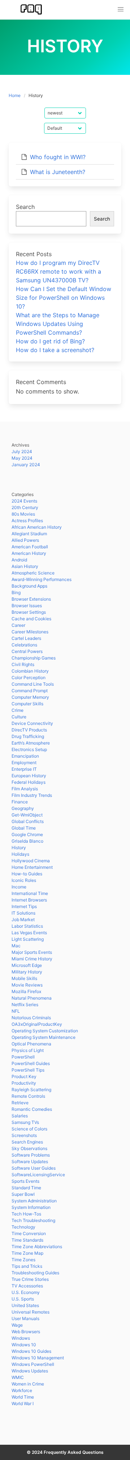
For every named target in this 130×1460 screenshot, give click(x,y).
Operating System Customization (45, 1030)
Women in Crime (28, 1384)
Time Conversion (29, 1233)
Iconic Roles (24, 880)
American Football (30, 546)
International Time (30, 893)
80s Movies (23, 514)
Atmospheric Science (33, 573)
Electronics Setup (29, 749)
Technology (23, 1227)
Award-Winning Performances (42, 579)
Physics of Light (28, 1050)
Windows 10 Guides (31, 1351)
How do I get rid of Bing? (50, 341)
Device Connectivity (32, 723)
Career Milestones (30, 631)
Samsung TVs (25, 1122)
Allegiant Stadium (29, 533)
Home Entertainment (32, 867)
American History (29, 553)
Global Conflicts (28, 821)
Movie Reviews (27, 985)
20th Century (25, 507)
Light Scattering (28, 939)
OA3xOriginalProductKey (37, 1024)
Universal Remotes (30, 1312)
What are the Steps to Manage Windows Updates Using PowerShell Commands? (57, 323)
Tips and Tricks (27, 1266)
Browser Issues (27, 605)
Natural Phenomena (32, 998)
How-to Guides (27, 873)
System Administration (34, 1200)
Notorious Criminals (31, 1017)
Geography (23, 808)
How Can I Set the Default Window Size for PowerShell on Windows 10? (63, 297)
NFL (16, 1011)
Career (18, 625)
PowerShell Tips (28, 1070)
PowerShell (23, 1057)
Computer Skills (27, 703)
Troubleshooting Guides (35, 1272)
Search (25, 206)
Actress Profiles (27, 520)
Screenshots (24, 1135)
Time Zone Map (27, 1253)
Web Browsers (26, 1331)
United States (25, 1305)
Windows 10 (24, 1344)
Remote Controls (28, 1096)
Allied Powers (25, 540)
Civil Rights (23, 664)
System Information (31, 1207)
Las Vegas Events (29, 932)
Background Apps (29, 586)
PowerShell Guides (31, 1063)
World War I (23, 1403)
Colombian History (30, 671)
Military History (27, 972)
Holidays (20, 854)
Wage (17, 1325)
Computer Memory (30, 697)
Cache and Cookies (31, 618)
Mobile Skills (24, 978)
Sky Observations (29, 1148)
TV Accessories (27, 1285)
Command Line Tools (33, 684)
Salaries (20, 1115)
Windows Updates (30, 1371)
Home (15, 95)
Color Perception (29, 677)
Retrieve (20, 1102)
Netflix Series (25, 1004)
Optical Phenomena (31, 1043)
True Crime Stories (30, 1279)
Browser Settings (29, 612)
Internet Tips (24, 906)
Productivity (24, 1083)
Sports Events (25, 1181)
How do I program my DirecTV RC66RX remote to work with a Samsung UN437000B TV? (58, 271)
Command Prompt (30, 690)
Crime (17, 710)
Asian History (25, 566)
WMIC (18, 1377)
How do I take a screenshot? (55, 350)
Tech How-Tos (26, 1214)
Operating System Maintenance (43, 1037)
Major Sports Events (32, 952)
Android (19, 559)
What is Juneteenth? (57, 172)
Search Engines (27, 1142)
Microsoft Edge (27, 965)
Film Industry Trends (32, 795)
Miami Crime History (32, 958)
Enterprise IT (24, 769)
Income (19, 887)
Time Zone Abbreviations (37, 1246)
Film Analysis (25, 788)
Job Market (23, 919)
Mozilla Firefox (26, 991)
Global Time (24, 828)
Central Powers (27, 651)
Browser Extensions (31, 599)
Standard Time (26, 1187)
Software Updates (30, 1161)
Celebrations (24, 645)
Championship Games (34, 658)
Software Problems (31, 1155)
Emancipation (25, 756)
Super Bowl (23, 1194)
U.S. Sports (23, 1299)
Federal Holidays (29, 782)
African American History (37, 527)
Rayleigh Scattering (31, 1089)
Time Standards (27, 1240)
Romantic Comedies (32, 1109)
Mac (16, 945)
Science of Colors (29, 1129)
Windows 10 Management (38, 1357)
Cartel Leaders (26, 638)
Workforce (22, 1390)
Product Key (24, 1076)
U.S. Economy (26, 1292)
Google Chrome (27, 834)
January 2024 (26, 464)
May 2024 (22, 458)
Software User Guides (34, 1168)
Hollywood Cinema (31, 860)
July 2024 (22, 451)
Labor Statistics (27, 926)
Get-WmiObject (27, 815)
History (19, 847)
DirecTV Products (29, 730)
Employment (24, 762)
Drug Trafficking (28, 736)
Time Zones (23, 1259)
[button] (120, 9)
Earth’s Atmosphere (31, 743)
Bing (16, 592)
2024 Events (24, 501)
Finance (20, 801)
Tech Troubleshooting (33, 1220)
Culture (19, 716)
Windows (21, 1338)
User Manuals (25, 1318)
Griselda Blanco (27, 841)
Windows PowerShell (33, 1364)
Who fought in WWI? (58, 157)
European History (29, 775)
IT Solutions (23, 913)
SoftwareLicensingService (38, 1174)
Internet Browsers (29, 900)
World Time (23, 1397)
